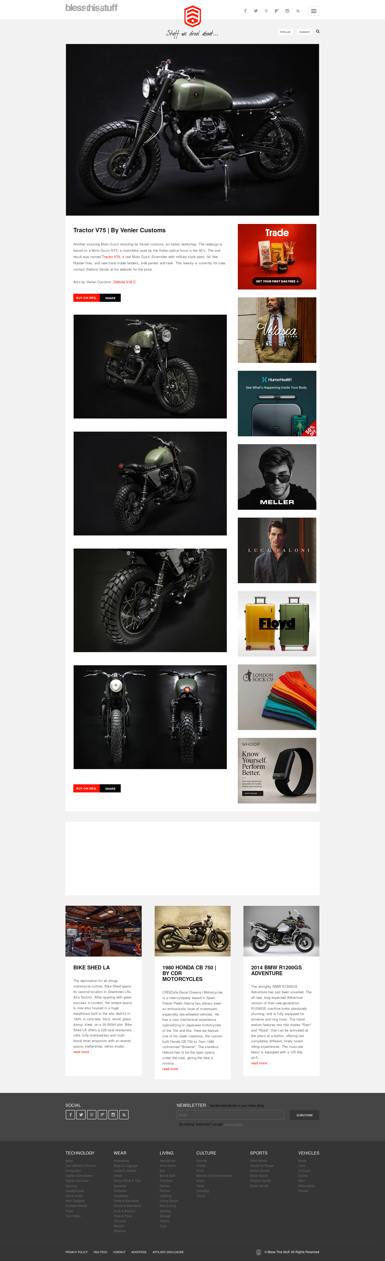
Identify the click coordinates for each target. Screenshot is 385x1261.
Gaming (71, 1185)
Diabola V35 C (124, 281)
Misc (301, 1180)
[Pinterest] (266, 11)
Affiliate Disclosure (168, 1252)
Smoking (202, 1190)
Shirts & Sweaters (126, 1200)
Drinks (201, 1165)
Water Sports (259, 1185)
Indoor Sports (259, 1170)
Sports (259, 1153)
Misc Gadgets (75, 1200)
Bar (162, 1170)
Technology (80, 1153)
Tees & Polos (123, 1216)
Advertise (139, 1252)
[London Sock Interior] (277, 697)
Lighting (165, 1195)
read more (81, 1051)
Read (200, 1185)
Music (200, 1180)
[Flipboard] (276, 11)
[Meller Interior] (277, 477)
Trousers (120, 1221)
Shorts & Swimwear (127, 1205)
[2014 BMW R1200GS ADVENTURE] (281, 931)
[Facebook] (245, 11)
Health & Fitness (261, 1165)
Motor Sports (259, 1175)
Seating (165, 1211)
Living (166, 1153)
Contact (119, 1252)
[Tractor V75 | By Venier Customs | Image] (192, 130)
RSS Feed (100, 1252)
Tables (164, 1221)
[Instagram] (287, 11)
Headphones (74, 1190)
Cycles (303, 1175)
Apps (69, 1160)
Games (165, 1185)
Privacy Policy (76, 1252)
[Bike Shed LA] (103, 931)
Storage (165, 1216)
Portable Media (76, 1205)
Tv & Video (73, 1216)
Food (200, 1170)
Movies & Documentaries (214, 1175)
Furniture (166, 1180)
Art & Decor (168, 1165)
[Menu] (314, 11)
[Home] (192, 15)
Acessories (121, 1160)
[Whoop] (277, 770)
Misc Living (168, 1205)
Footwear (120, 1190)
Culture (206, 1153)
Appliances (168, 1160)
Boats (302, 1160)
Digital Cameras (77, 1180)
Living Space (169, 1200)
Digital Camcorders (79, 1175)
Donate (201, 1160)
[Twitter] (255, 11)
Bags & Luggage (126, 1165)
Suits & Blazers (124, 1211)
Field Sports (258, 1160)
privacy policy (233, 1124)
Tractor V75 (111, 256)
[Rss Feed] (297, 11)
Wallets (119, 1226)
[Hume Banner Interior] (277, 403)
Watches (120, 1230)
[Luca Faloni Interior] (277, 550)
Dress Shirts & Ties (127, 1180)
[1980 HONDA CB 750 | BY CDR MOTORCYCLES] (193, 931)
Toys (163, 1226)
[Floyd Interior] (277, 624)
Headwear (121, 1195)
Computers (73, 1170)
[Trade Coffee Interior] (277, 256)
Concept (304, 1170)
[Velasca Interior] (277, 330)
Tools (69, 1211)
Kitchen (165, 1190)
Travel (200, 1195)
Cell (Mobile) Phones (80, 1165)
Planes (303, 1190)
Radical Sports (260, 1180)
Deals (118, 1175)
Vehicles (309, 1153)
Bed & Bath (168, 1175)
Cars (301, 1165)
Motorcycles (306, 1185)
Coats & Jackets (125, 1170)
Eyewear (120, 1185)
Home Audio (74, 1195)
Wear (120, 1153)
